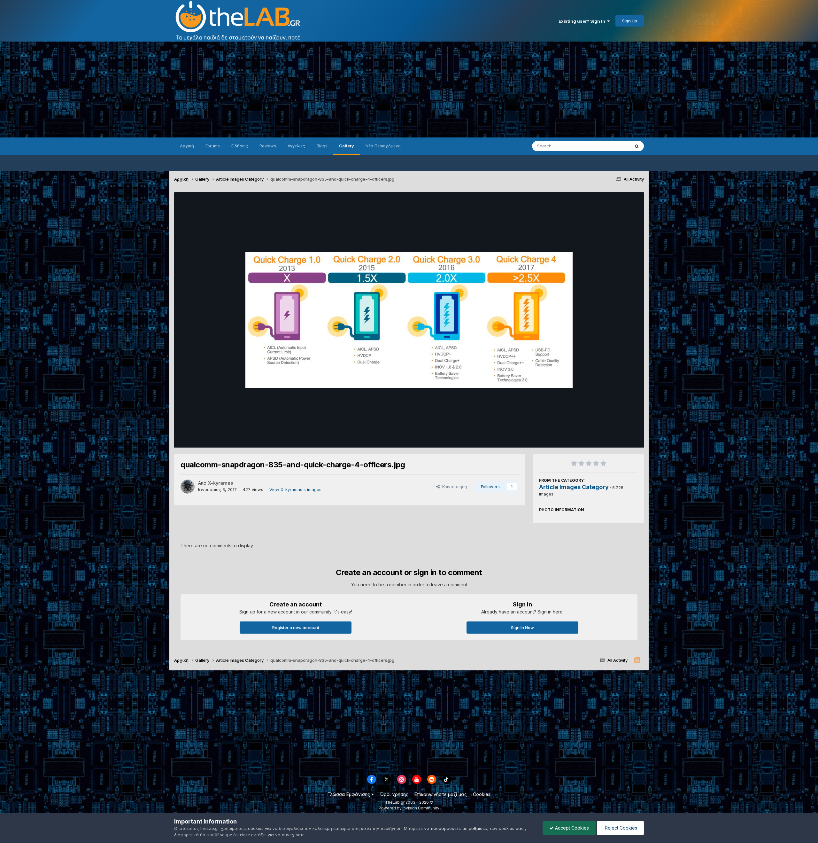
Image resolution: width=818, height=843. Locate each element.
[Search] (637, 146)
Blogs (322, 145)
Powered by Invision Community (409, 808)
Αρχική (187, 145)
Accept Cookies (571, 828)
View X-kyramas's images (295, 489)
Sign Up (629, 20)
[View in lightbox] (409, 320)
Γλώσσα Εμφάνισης (349, 794)
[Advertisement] (409, 89)
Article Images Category (574, 487)
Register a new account (295, 627)
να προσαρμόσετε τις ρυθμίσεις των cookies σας (474, 828)
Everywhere (610, 146)
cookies (256, 828)
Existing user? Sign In (583, 21)
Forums (212, 145)
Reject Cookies (620, 828)
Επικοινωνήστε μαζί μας (440, 794)
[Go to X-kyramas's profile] (188, 487)
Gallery (346, 145)
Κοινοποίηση (453, 486)
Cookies (481, 794)
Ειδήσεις (239, 145)
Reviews (267, 145)
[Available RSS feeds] (637, 660)
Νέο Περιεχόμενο (383, 145)
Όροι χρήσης (394, 794)
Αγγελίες (296, 145)
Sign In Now (522, 627)
